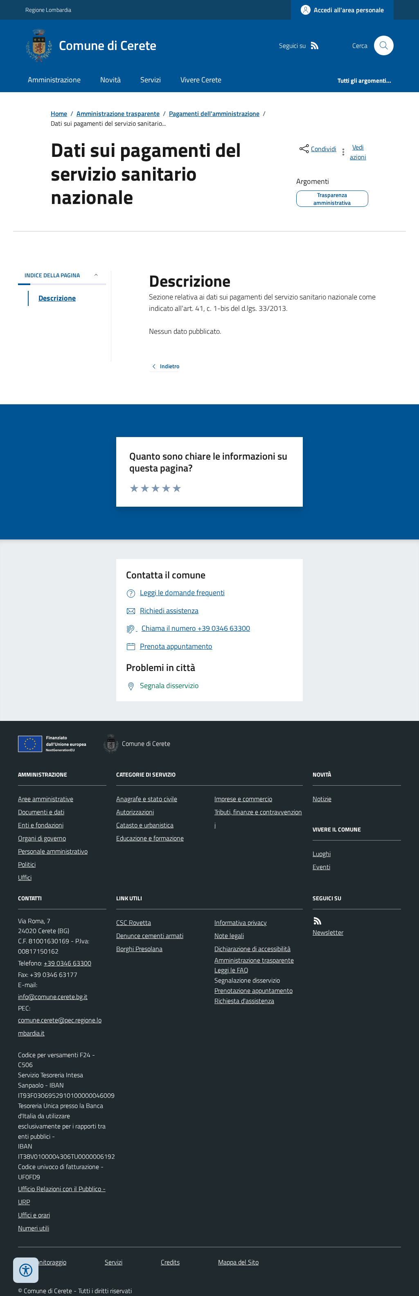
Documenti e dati (41, 812)
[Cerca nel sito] (380, 45)
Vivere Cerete (200, 79)
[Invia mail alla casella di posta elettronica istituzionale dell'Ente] (53, 996)
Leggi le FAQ (231, 970)
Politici (27, 864)
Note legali (229, 935)
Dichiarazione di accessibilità (252, 949)
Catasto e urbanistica (144, 825)
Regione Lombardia (48, 9)
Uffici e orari (34, 1215)
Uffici (25, 877)
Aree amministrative (45, 799)
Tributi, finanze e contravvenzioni (258, 818)
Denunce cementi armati (149, 935)
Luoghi (322, 854)
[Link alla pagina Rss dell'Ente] (317, 921)
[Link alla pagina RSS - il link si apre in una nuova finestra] (315, 46)
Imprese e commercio (243, 799)
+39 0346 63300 (67, 963)
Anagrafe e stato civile (146, 799)
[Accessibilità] (25, 1270)
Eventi (321, 867)
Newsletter (328, 932)
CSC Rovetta (133, 922)
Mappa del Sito (238, 1262)
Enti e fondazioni (40, 825)
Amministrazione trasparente (118, 113)
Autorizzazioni (135, 812)
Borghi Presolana (139, 949)
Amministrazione (54, 79)
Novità (110, 79)
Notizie (322, 799)
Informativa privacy (240, 922)
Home (59, 113)
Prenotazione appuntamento (253, 990)
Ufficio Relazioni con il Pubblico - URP (62, 1195)
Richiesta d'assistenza (244, 1001)
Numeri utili (33, 1228)
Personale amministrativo (53, 851)
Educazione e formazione (150, 838)
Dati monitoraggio (42, 1262)
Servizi (150, 79)
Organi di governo (42, 838)
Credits (170, 1262)
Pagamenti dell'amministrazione (214, 113)
